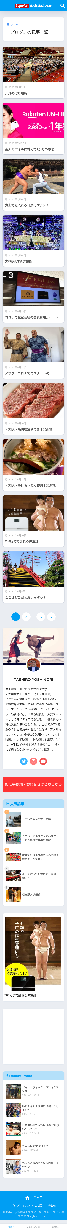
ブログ (15, 1205)
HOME (36, 1198)
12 (40, 617)
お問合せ (50, 1205)
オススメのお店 (32, 1205)
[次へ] (51, 616)
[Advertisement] (33, 1036)
